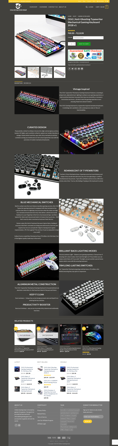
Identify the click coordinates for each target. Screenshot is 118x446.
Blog (84, 1)
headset (74, 415)
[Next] (62, 40)
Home (69, 16)
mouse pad (63, 421)
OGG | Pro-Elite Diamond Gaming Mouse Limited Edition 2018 (91, 349)
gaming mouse (74, 412)
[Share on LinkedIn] (82, 68)
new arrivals (71, 421)
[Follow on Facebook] (105, 1)
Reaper (67, 429)
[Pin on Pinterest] (78, 68)
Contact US (53, 7)
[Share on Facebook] (69, 68)
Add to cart (84, 44)
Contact (89, 1)
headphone (67, 415)
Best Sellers (76, 62)
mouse (73, 418)
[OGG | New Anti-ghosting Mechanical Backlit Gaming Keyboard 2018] (70, 334)
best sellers (73, 65)
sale (71, 429)
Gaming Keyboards (84, 16)
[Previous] (17, 40)
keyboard (88, 65)
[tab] (18, 83)
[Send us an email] (107, 1)
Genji (62, 415)
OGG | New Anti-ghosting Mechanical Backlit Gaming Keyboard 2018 (70, 349)
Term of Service (42, 417)
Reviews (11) (27, 83)
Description (18, 83)
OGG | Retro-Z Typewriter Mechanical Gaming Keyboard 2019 (24, 349)
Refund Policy (41, 414)
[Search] (86, 7)
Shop (74, 16)
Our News (43, 7)
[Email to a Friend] (75, 68)
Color (70, 37)
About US (62, 7)
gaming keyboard (81, 65)
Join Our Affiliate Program (45, 420)
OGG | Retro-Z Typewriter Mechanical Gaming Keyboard (45, 349)
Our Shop (33, 7)
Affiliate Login (41, 424)
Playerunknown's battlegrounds (68, 426)
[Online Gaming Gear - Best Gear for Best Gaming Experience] (18, 7)
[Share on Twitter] (72, 68)
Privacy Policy (41, 410)
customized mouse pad (73, 410)
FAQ (94, 1)
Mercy (68, 418)
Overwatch (63, 424)
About (79, 1)
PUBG (62, 429)
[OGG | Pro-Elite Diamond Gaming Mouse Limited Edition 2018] (92, 334)
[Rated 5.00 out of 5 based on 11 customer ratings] (85, 30)
